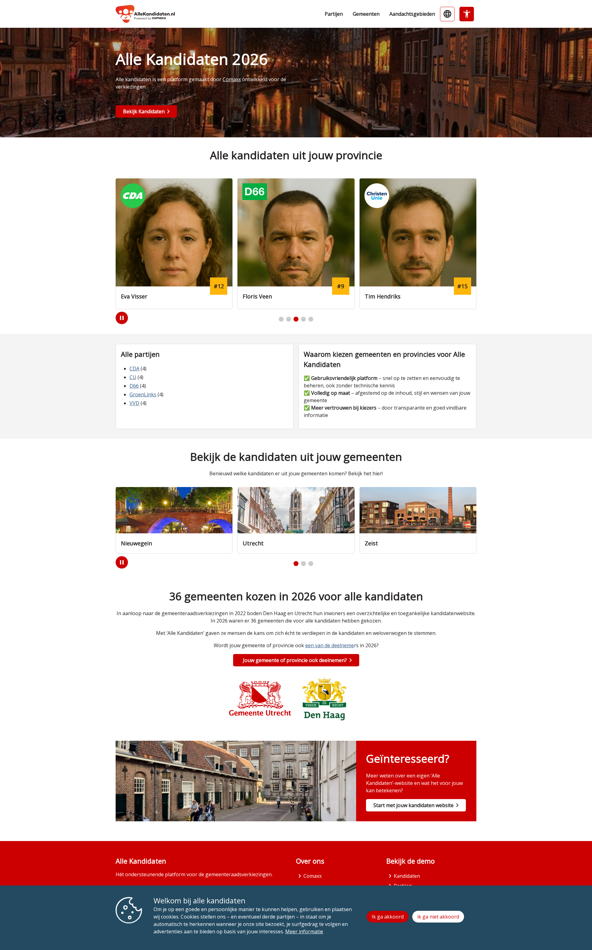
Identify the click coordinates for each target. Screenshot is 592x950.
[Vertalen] (447, 14)
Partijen (334, 13)
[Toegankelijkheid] (466, 14)
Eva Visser (134, 296)
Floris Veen (257, 296)
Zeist (371, 543)
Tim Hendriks (383, 296)
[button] (281, 319)
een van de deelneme (329, 645)
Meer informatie (304, 931)
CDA (134, 368)
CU (133, 377)
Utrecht (253, 543)
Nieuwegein (136, 543)
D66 (134, 385)
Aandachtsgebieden (412, 13)
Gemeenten (366, 13)
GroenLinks (143, 394)
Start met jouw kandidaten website (413, 805)
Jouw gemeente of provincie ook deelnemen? (295, 660)
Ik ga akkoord (388, 916)
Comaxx (232, 79)
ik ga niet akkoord (438, 916)
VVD (134, 403)
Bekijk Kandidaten (144, 111)
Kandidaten (407, 876)
